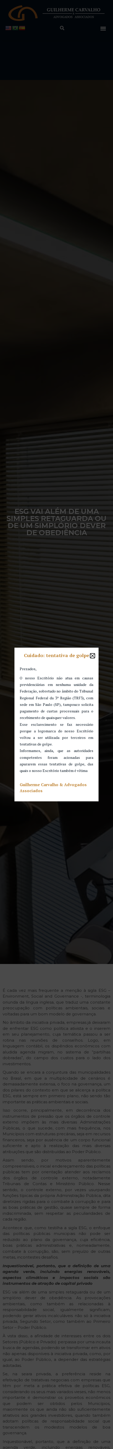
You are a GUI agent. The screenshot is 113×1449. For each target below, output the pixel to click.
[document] (56, 724)
